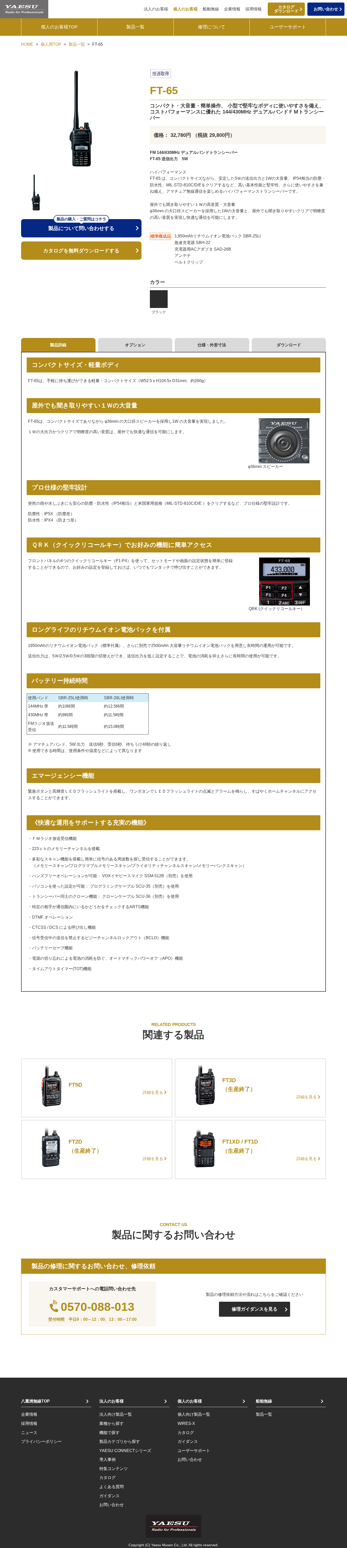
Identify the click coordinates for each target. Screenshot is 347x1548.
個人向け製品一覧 (194, 1414)
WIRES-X (186, 1423)
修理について (211, 26)
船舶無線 (211, 9)
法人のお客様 (156, 9)
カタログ (107, 1477)
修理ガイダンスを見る (254, 1309)
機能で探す (109, 1432)
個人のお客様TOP (59, 26)
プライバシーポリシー (41, 1441)
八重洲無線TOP (35, 1401)
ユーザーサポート (288, 26)
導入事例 (107, 1459)
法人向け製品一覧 (115, 1414)
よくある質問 (111, 1487)
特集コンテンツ (113, 1468)
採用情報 (253, 9)
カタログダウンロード (286, 9)
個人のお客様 (185, 9)
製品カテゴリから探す (119, 1441)
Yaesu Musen (162, 1545)
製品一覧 (135, 26)
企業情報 (232, 9)
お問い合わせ (326, 9)
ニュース (29, 1432)
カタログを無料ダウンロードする (81, 250)
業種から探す (111, 1423)
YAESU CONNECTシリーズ (125, 1450)
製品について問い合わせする (81, 225)
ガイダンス (109, 1496)
